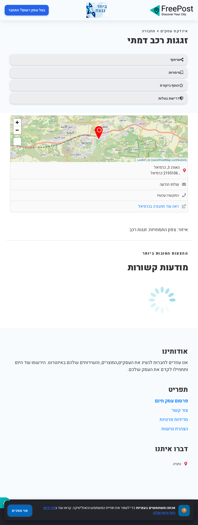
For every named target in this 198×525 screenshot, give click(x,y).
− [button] (17, 130)
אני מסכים (20, 510)
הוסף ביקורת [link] (169, 85)
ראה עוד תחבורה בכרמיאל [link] (159, 206)
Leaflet (141, 160)
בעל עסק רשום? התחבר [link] (26, 10)
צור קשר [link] (179, 410)
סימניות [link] (174, 72)
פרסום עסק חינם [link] (171, 401)
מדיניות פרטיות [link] (174, 419)
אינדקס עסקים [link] (174, 31)
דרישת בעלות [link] (169, 98)
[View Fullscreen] (17, 142)
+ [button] (17, 122)
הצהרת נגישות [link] (174, 428)
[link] (171, 10)
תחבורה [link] (148, 31)
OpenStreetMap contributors (168, 160)
